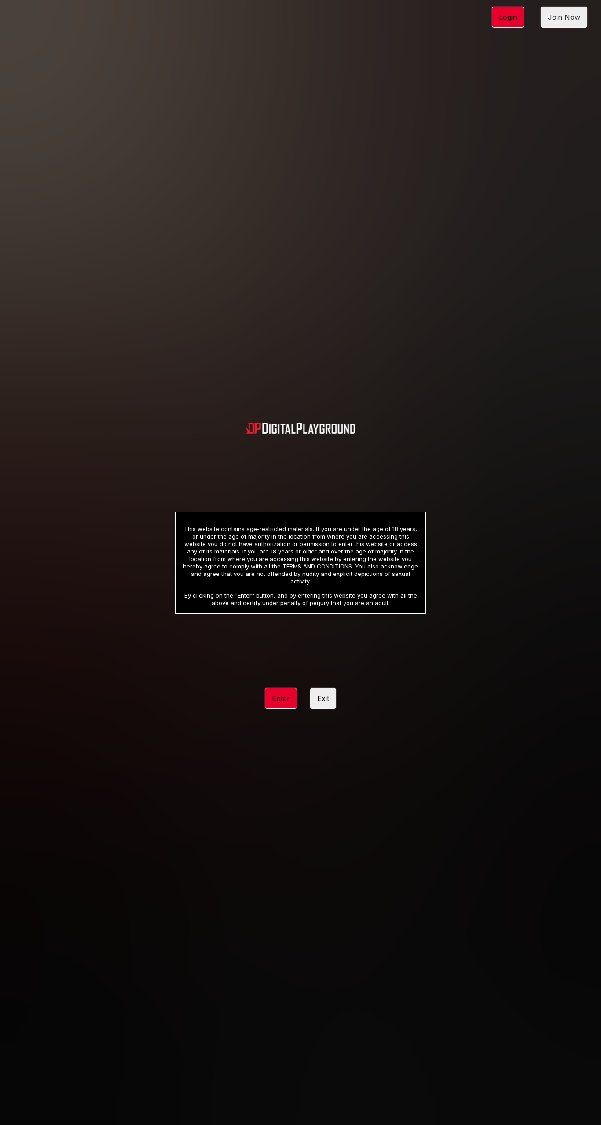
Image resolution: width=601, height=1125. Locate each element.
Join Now (564, 17)
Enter (281, 698)
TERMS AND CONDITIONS (317, 566)
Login (508, 17)
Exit (323, 698)
